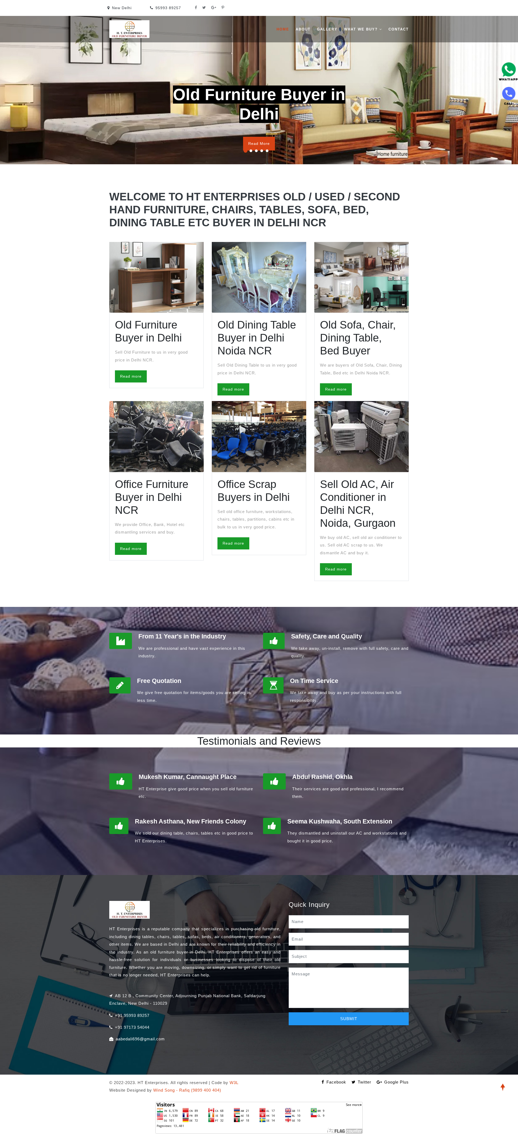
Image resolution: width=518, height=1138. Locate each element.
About (303, 29)
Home (283, 29)
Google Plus (396, 1082)
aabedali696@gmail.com (140, 1039)
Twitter (364, 1082)
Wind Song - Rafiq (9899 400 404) (187, 1090)
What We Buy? (361, 29)
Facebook (336, 1082)
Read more (131, 376)
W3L (234, 1082)
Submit (348, 1018)
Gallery (327, 29)
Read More (259, 143)
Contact (398, 29)
